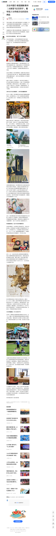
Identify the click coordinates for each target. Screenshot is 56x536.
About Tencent (12, 527)
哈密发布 (8, 484)
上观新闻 (8, 414)
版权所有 (19, 532)
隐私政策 (19, 527)
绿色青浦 (8, 493)
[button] (46, 9)
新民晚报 (8, 449)
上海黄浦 (8, 458)
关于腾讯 (8, 527)
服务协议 (16, 527)
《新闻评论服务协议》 (21, 497)
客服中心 (24, 529)
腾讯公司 (16, 532)
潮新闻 (7, 475)
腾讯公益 (14, 529)
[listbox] (17, 450)
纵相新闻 (8, 440)
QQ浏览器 (17, 529)
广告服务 (26, 527)
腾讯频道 (21, 529)
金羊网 (7, 431)
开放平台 (23, 527)
